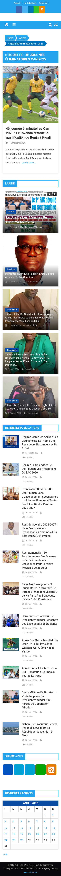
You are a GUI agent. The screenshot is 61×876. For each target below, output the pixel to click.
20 (29, 834)
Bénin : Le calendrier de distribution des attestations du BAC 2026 (39, 468)
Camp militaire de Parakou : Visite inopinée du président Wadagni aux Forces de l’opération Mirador (39, 700)
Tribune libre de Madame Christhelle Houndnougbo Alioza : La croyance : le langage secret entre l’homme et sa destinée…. (27, 359)
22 (45, 834)
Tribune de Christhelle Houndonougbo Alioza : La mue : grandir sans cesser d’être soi (30, 407)
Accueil (17, 3)
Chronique (12, 310)
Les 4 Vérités (35, 227)
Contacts (43, 3)
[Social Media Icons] (8, 769)
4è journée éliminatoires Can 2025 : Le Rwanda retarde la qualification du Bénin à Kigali (28, 132)
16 (53, 827)
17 (5, 834)
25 (13, 840)
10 (5, 827)
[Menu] (14, 25)
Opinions (11, 269)
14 (37, 827)
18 (13, 834)
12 (21, 827)
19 (21, 834)
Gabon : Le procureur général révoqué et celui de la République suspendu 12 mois (40, 729)
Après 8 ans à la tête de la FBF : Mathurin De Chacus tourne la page (39, 672)
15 (45, 827)
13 (29, 827)
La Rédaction (30, 3)
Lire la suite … (29, 162)
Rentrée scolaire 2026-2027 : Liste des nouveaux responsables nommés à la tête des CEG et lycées (39, 530)
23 (53, 834)
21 (37, 834)
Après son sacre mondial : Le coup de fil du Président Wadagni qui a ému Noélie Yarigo (40, 646)
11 (13, 827)
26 (21, 840)
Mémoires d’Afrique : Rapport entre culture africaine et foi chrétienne (29, 275)
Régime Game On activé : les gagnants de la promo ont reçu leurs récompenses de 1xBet (40, 442)
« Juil (5, 854)
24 (5, 840)
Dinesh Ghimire (30, 872)
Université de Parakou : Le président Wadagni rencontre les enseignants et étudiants (40, 620)
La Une (11, 211)
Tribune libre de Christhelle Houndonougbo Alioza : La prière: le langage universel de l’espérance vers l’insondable (29, 318)
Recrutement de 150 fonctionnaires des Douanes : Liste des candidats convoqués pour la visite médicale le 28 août (40, 560)
